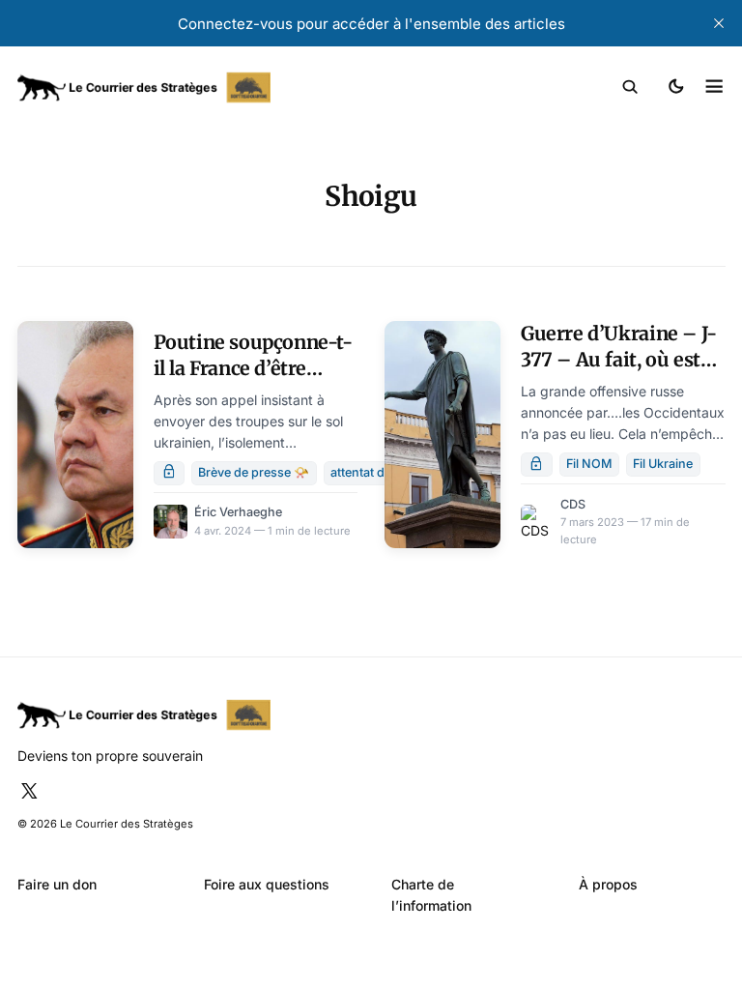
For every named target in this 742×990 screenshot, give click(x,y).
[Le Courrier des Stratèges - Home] (194, 87)
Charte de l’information (431, 895)
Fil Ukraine (663, 463)
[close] (718, 23)
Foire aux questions (266, 884)
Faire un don (57, 884)
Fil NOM (589, 463)
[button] (630, 87)
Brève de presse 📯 (253, 472)
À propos (608, 884)
